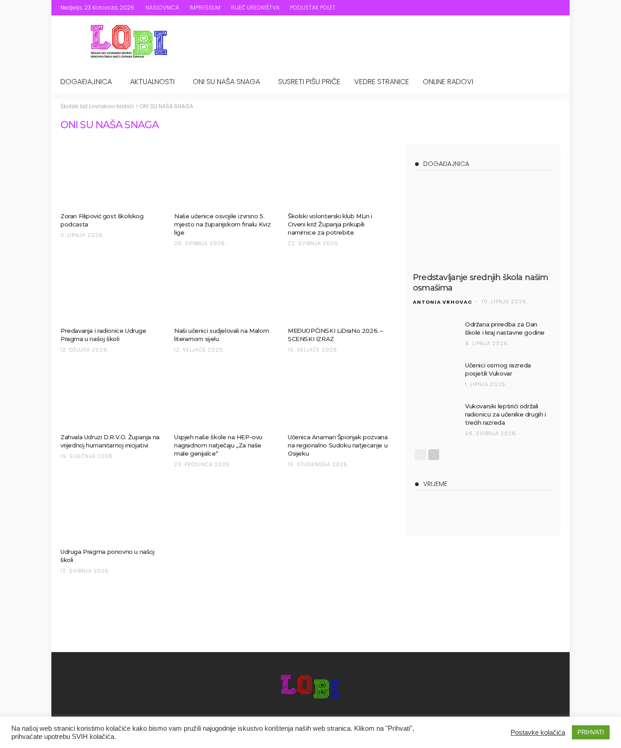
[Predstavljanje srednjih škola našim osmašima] (483, 223)
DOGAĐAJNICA (86, 81)
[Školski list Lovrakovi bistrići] (310, 688)
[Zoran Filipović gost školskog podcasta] (110, 176)
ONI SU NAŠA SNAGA (226, 81)
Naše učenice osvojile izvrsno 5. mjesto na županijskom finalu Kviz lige (222, 224)
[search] (555, 7)
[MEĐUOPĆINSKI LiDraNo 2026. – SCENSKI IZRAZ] (338, 290)
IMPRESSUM (205, 7)
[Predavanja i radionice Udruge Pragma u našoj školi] (110, 290)
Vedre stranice (381, 81)
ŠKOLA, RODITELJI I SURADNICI (97, 199)
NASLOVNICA (162, 7)
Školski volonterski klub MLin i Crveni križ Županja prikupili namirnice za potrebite (330, 224)
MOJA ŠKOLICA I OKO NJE (464, 259)
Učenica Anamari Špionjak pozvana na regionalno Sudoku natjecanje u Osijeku (338, 445)
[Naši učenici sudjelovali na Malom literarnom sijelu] (224, 290)
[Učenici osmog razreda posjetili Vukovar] (435, 376)
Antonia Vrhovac (442, 302)
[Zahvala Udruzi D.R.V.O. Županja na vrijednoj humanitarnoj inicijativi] (110, 397)
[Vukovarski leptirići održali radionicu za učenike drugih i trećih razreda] (435, 417)
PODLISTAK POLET (313, 7)
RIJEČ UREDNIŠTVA (255, 7)
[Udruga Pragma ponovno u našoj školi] (110, 511)
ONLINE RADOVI (448, 81)
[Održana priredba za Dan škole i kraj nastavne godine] (435, 335)
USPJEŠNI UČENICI (211, 317)
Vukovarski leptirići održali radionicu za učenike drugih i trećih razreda (505, 414)
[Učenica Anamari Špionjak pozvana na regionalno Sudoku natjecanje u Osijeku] (338, 397)
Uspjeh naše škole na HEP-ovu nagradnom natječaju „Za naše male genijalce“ (218, 445)
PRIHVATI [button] (590, 732)
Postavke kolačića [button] (538, 732)
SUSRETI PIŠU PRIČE (309, 81)
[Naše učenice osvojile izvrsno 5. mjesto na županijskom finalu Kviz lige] (224, 176)
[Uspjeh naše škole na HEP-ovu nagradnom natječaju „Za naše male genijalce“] (224, 397)
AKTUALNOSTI (152, 81)
